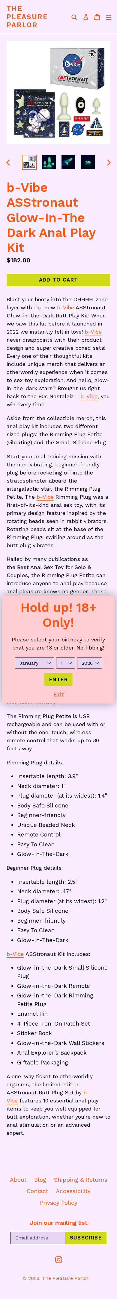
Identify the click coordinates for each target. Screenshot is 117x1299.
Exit (58, 694)
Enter (58, 679)
